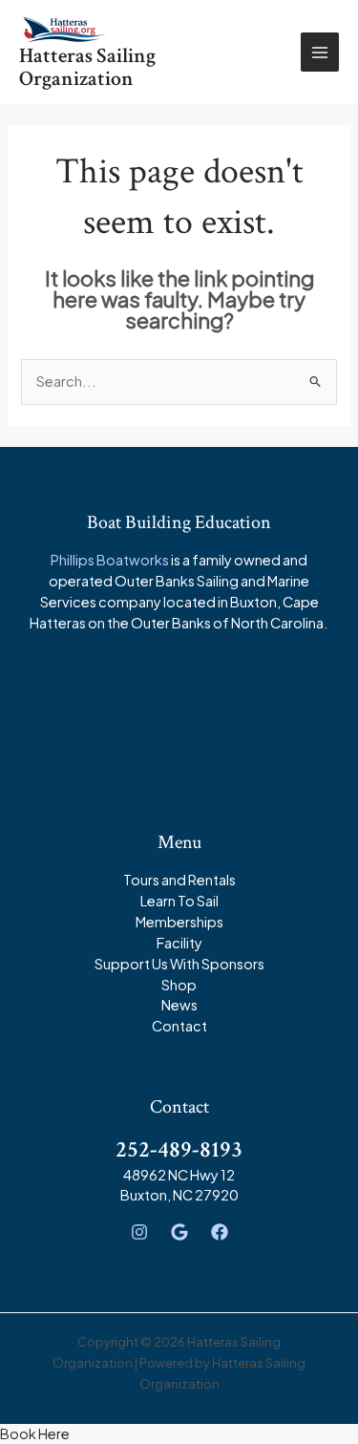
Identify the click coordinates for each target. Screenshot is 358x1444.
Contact (179, 1025)
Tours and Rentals (179, 879)
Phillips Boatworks (110, 559)
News (179, 1004)
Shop (179, 984)
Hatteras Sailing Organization (87, 67)
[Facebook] (219, 1232)
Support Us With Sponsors (179, 963)
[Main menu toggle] (320, 51)
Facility (179, 942)
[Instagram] (139, 1232)
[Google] (179, 1232)
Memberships (179, 921)
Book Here (35, 1433)
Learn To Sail (179, 900)
